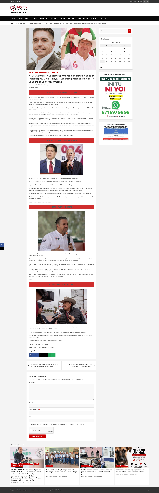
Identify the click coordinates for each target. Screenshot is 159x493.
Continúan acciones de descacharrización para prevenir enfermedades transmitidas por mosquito (96, 472)
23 (129, 58)
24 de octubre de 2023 (34, 85)
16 (129, 55)
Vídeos (93, 18)
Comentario (32, 382)
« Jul (101, 67)
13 (115, 55)
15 (124, 55)
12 (111, 55)
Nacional (140, 1)
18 (106, 58)
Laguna (34, 18)
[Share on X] (2, 248)
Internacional (133, 1)
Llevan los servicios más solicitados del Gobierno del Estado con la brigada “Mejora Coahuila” (44, 365)
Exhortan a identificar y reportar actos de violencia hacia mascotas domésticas (131, 471)
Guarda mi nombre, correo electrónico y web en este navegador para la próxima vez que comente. (57, 424)
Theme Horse (39, 490)
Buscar (129, 31)
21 (120, 58)
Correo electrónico (34, 409)
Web (30, 417)
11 (106, 55)
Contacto (102, 18)
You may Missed (17, 445)
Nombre (31, 402)
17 (102, 58)
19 (111, 58)
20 (115, 58)
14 (120, 55)
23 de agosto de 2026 (16, 482)
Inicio (13, 18)
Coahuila (43, 18)
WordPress (58, 490)
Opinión (62, 18)
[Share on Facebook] (2, 245)
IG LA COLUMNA (23, 18)
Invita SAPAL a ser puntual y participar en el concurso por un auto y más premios (80, 365)
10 (102, 55)
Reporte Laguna (45, 85)
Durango (53, 18)
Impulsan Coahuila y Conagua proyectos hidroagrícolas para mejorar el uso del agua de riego (62, 472)
